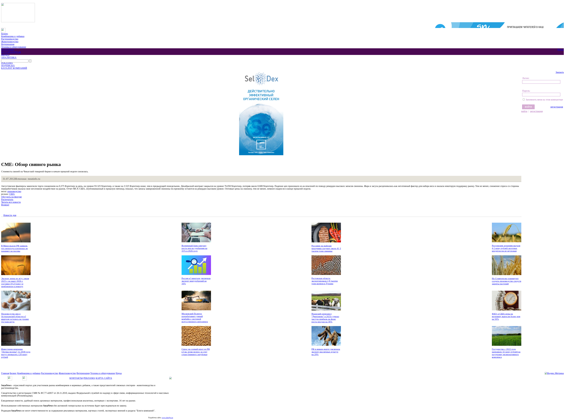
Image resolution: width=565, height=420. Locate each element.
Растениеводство (9, 39)
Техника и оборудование (13, 47)
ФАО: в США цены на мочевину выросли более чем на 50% (506, 316)
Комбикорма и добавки (12, 36)
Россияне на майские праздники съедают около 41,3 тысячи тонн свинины (326, 248)
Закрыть (560, 72)
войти (524, 111)
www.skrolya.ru (167, 418)
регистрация (556, 107)
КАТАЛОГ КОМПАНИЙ (14, 68)
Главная (5, 373)
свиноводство (14, 191)
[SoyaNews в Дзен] (24, 377)
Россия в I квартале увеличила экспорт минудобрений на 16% (196, 281)
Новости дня (9, 215)
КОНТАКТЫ (76, 378)
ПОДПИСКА (8, 65)
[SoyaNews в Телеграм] (10, 377)
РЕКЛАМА (7, 63)
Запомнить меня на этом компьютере (544, 99)
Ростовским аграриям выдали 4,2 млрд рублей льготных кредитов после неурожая (506, 248)
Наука (560, 49)
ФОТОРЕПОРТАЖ (11, 52)
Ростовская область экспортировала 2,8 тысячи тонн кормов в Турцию (324, 281)
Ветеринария (7, 44)
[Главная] (3, 29)
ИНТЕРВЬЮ (7, 49)
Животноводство (9, 41)
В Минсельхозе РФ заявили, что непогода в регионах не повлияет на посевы (14, 248)
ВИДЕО (5, 55)
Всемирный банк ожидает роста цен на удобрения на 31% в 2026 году (194, 248)
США (12, 194)
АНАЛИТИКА (8, 57)
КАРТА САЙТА (104, 378)
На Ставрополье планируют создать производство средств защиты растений (506, 281)
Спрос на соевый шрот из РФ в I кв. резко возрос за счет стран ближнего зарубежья (196, 352)
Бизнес (4, 33)
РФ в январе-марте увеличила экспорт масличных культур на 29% (325, 352)
